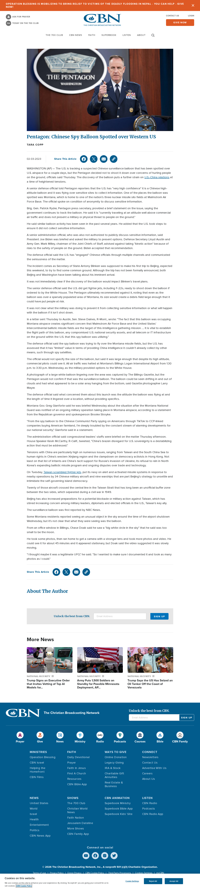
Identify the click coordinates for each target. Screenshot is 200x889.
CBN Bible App (77, 784)
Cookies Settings (143, 872)
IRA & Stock (113, 768)
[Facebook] (84, 159)
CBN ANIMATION (117, 798)
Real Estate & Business (114, 784)
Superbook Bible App (119, 808)
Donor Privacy (74, 872)
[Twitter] (94, 159)
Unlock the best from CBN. (72, 616)
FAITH (91, 35)
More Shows (75, 828)
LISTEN (127, 35)
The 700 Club (54, 35)
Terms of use (39, 872)
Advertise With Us (154, 768)
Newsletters (150, 757)
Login (191, 15)
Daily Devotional (78, 757)
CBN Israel (37, 762)
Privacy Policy (57, 872)
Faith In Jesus (76, 768)
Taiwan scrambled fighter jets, (62, 472)
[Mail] (103, 159)
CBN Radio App (152, 814)
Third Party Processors (119, 872)
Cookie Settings (132, 881)
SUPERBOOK (108, 35)
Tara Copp (35, 145)
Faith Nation (75, 817)
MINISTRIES (38, 752)
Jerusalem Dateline (80, 823)
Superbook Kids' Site (118, 814)
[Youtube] (85, 855)
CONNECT (149, 752)
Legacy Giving (114, 762)
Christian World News (77, 810)
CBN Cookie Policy (94, 872)
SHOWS (72, 798)
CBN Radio (149, 803)
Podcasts (148, 808)
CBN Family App (78, 834)
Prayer (71, 762)
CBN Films (37, 777)
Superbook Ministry (118, 803)
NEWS (34, 798)
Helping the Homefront (37, 769)
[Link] (113, 159)
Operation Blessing (42, 757)
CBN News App (40, 835)
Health (34, 819)
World (33, 808)
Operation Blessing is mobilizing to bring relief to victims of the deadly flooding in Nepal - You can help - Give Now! (95, 5)
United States (39, 803)
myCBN (160, 872)
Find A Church (76, 773)
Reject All (153, 881)
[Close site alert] (192, 5)
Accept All (174, 881)
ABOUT (141, 35)
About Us (148, 779)
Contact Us (172, 15)
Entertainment (39, 825)
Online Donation (116, 757)
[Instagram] (104, 855)
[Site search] (153, 37)
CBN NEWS (75, 35)
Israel (33, 814)
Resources (74, 779)
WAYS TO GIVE (116, 752)
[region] (100, 881)
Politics (35, 830)
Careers (147, 773)
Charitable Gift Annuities (114, 775)
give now (180, 22)
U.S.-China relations (156, 177)
